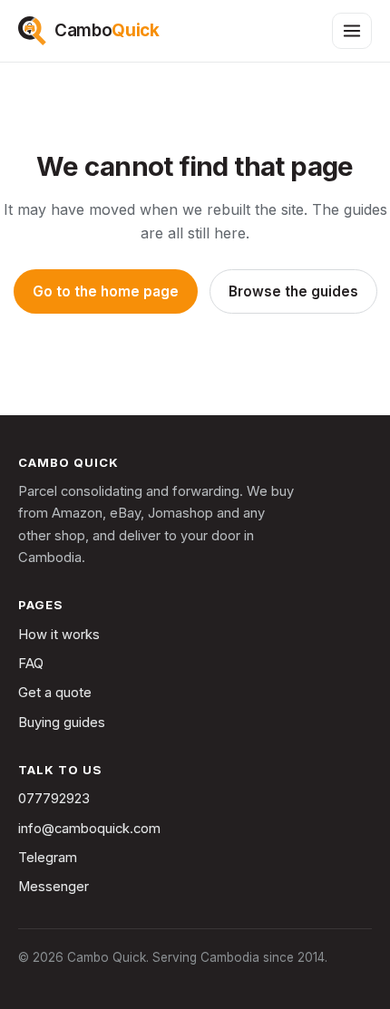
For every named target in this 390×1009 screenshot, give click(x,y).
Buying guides (61, 722)
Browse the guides (293, 291)
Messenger (53, 886)
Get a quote (55, 692)
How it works (59, 634)
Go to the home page (106, 291)
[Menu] (352, 31)
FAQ (31, 663)
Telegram (47, 857)
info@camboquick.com (89, 828)
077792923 (54, 799)
